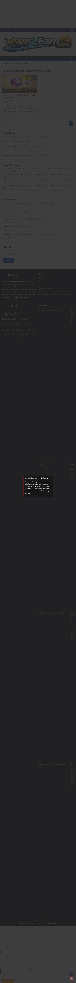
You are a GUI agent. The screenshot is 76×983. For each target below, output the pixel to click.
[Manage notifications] (71, 978)
